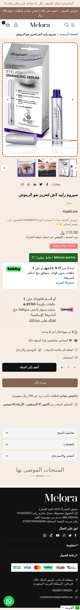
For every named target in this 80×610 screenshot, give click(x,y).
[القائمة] (73, 25)
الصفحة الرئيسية (69, 34)
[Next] (7, 99)
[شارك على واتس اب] (28, 184)
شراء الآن (40, 382)
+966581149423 (62, 590)
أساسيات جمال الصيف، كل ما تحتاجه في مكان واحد (40, 3)
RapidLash (70, 211)
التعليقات (68, 444)
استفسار (68, 357)
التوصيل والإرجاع (26, 350)
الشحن (58, 237)
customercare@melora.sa (56, 597)
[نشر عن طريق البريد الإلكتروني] (22, 184)
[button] (7, 25)
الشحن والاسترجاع (63, 456)
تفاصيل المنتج (66, 433)
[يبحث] (67, 25)
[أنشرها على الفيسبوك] (47, 184)
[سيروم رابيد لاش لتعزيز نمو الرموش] (67, 168)
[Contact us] (9, 601)
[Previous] (72, 99)
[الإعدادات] (16, 25)
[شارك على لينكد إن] (35, 184)
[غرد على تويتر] (41, 184)
